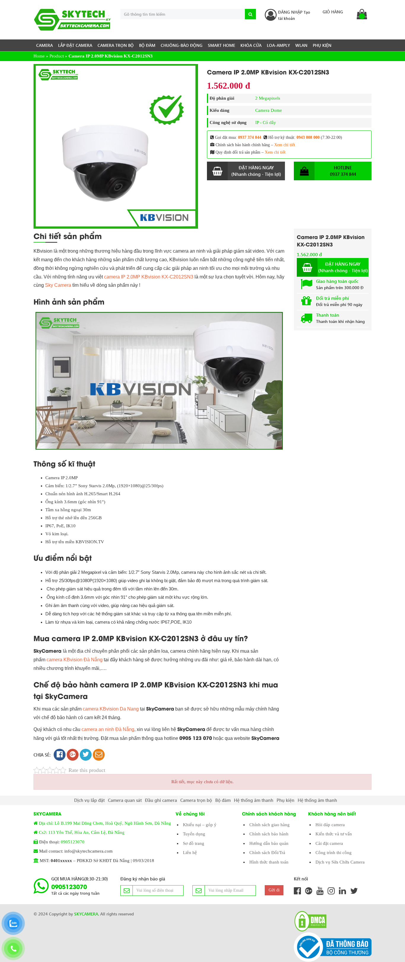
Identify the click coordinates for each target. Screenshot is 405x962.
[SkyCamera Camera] (72, 20)
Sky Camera (58, 285)
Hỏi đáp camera (330, 824)
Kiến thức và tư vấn (333, 834)
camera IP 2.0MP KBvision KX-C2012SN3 (149, 276)
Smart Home (221, 45)
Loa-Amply (278, 45)
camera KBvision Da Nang (111, 708)
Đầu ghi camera (161, 800)
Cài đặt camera (329, 843)
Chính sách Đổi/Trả (267, 852)
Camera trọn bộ (116, 45)
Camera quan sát (125, 800)
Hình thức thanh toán (268, 862)
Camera (44, 45)
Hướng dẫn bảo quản (268, 843)
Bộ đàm (147, 45)
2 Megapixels (267, 98)
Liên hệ (190, 852)
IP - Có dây (265, 122)
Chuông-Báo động (182, 45)
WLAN (301, 45)
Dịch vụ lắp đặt (89, 800)
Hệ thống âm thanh (253, 800)
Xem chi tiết (284, 145)
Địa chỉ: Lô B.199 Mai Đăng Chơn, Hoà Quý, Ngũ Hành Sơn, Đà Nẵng (105, 823)
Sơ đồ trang (193, 843)
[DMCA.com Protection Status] (308, 921)
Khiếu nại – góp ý (199, 824)
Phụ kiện (322, 45)
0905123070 (72, 842)
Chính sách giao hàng (269, 824)
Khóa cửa (251, 45)
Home (39, 56)
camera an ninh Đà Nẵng (108, 729)
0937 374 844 (249, 137)
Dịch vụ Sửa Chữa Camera (340, 862)
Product (57, 56)
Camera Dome (268, 110)
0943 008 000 (308, 137)
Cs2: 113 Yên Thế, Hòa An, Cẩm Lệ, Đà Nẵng (82, 832)
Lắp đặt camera (75, 45)
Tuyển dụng (194, 834)
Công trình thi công (333, 852)
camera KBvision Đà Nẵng (75, 659)
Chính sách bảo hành (268, 834)
